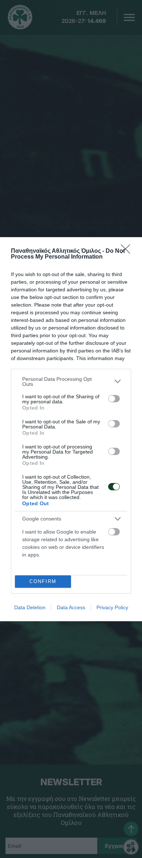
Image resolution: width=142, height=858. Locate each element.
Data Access (71, 607)
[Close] (128, 251)
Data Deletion (30, 607)
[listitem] (71, 381)
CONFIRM (42, 581)
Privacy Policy (112, 607)
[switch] (114, 398)
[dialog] (71, 429)
